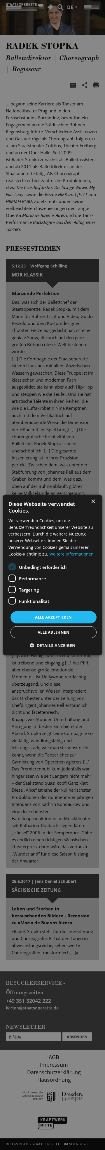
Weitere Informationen (71, 554)
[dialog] (52, 575)
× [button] (93, 501)
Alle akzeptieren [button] (53, 617)
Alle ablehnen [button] (53, 632)
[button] (52, 645)
